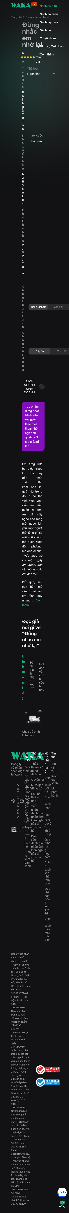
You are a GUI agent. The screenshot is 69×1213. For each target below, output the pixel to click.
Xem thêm (47, 54)
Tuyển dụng (27, 832)
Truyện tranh (48, 38)
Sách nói (46, 30)
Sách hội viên (49, 14)
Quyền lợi (37, 779)
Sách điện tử (48, 6)
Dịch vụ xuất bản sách (27, 859)
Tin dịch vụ (54, 767)
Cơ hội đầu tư (27, 817)
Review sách (54, 779)
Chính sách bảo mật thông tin (48, 929)
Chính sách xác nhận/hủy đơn (48, 872)
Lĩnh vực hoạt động (27, 799)
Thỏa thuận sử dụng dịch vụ (37, 769)
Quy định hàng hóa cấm (47, 848)
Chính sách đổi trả (48, 785)
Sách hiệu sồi (49, 22)
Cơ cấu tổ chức (27, 781)
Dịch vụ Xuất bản (51, 46)
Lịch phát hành (54, 792)
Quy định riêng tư (37, 786)
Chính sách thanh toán (48, 806)
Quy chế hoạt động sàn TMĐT (47, 901)
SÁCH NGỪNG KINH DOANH (29, 386)
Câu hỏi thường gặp (36, 797)
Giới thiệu (27, 768)
